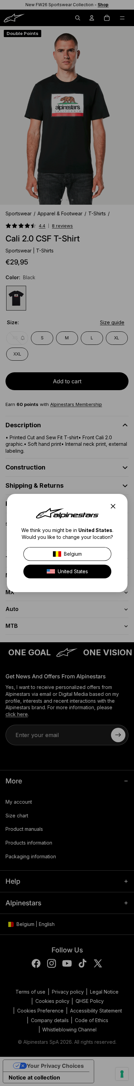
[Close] (115, 506)
